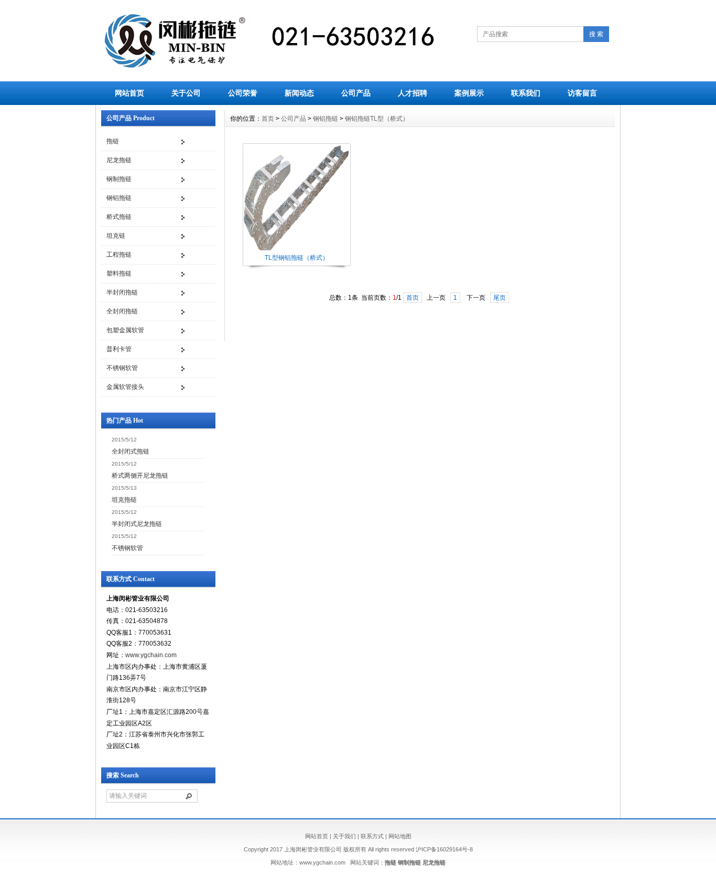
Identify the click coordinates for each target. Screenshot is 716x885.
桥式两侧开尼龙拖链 (140, 475)
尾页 (499, 297)
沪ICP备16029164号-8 (444, 849)
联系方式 (372, 836)
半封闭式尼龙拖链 (137, 524)
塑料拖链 (119, 273)
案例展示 (469, 93)
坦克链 (115, 235)
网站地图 (399, 836)
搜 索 (596, 34)
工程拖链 (119, 254)
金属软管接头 (125, 387)
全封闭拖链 (122, 311)
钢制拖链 (119, 179)
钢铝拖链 (119, 198)
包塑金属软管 (125, 330)
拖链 (112, 141)
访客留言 (582, 93)
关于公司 (186, 93)
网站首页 (129, 93)
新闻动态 (299, 93)
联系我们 (525, 93)
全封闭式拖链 (130, 451)
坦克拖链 (124, 499)
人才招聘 (412, 93)
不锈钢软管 (122, 368)
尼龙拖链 (119, 160)
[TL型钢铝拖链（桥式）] (296, 249)
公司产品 (356, 93)
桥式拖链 (119, 216)
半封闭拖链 (122, 292)
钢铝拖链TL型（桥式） (377, 118)
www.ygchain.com (151, 655)
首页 (268, 118)
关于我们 (344, 836)
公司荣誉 (242, 93)
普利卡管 (119, 349)
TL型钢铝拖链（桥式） (297, 257)
